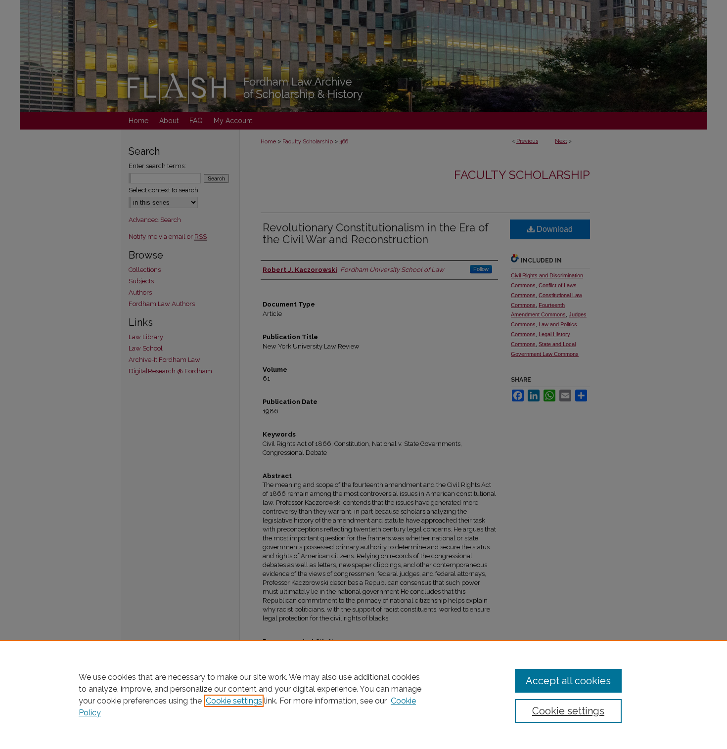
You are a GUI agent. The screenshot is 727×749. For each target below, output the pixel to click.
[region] (363, 694)
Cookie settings (234, 700)
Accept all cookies (568, 681)
